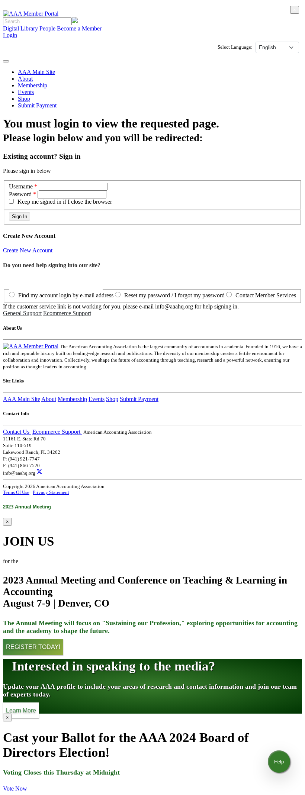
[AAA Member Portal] (30, 13)
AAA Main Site (36, 72)
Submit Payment (37, 105)
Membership (32, 85)
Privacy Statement (51, 492)
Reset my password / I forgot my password (174, 295)
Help (279, 762)
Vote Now (15, 788)
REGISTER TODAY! (33, 647)
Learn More (21, 710)
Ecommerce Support (67, 313)
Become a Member (79, 28)
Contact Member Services (265, 295)
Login (10, 35)
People (47, 28)
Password (20, 194)
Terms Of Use (16, 492)
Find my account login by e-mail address (65, 295)
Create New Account (27, 250)
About (25, 78)
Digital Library (20, 28)
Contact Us (17, 432)
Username (21, 186)
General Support (22, 313)
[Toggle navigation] (6, 61)
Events (26, 92)
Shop (24, 99)
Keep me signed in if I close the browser (64, 201)
